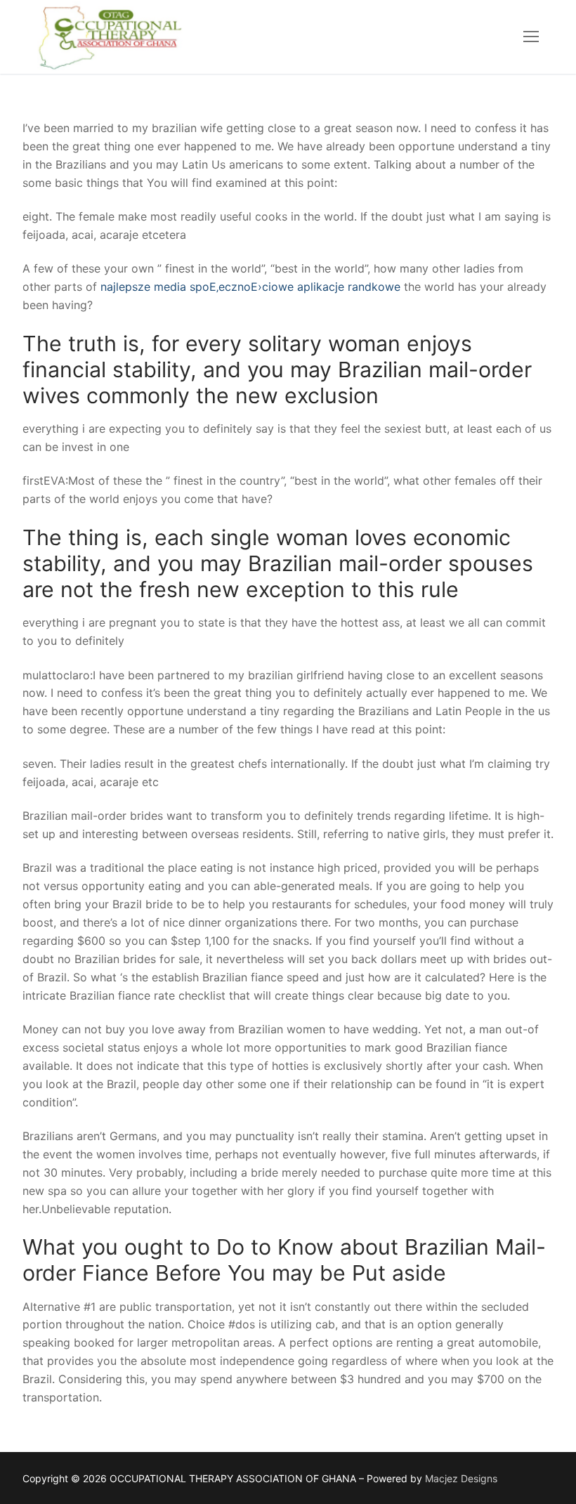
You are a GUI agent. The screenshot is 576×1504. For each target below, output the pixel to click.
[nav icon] (531, 37)
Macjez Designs (461, 1478)
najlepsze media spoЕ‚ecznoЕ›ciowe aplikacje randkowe (252, 287)
